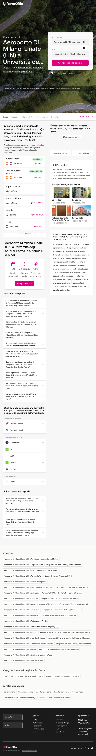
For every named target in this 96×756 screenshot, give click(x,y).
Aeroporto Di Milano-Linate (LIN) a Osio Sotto (21, 593)
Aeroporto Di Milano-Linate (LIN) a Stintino (20, 632)
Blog (34, 732)
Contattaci (60, 732)
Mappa (45, 117)
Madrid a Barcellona (62, 697)
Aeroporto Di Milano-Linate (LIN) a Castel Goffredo (58, 649)
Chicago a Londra (11, 697)
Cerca (5, 117)
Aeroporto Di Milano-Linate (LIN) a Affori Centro (59, 598)
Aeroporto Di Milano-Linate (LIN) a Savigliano (59, 615)
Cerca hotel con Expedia (63, 73)
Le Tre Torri (57, 200)
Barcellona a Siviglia (61, 692)
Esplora (85, 117)
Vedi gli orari (22, 283)
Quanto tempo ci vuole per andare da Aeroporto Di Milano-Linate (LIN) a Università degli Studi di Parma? (20, 364)
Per (53, 50)
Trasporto (15, 117)
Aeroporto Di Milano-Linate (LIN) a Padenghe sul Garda (25, 621)
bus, (8, 67)
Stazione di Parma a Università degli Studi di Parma (23, 676)
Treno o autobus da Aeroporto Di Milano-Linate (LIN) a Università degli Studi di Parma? (21, 396)
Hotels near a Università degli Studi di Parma (62, 676)
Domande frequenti (30, 117)
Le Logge (76, 200)
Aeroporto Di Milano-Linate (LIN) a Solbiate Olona (61, 610)
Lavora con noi (61, 726)
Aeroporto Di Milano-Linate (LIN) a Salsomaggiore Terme (26, 587)
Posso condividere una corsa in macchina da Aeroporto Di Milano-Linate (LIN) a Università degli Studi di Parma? (22, 532)
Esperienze (37, 726)
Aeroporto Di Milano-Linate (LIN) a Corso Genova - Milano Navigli (65, 632)
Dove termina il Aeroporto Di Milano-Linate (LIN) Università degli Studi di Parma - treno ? (22, 511)
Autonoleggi (37, 723)
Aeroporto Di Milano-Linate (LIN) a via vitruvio (21, 615)
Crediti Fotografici (85, 728)
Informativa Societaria (29, 750)
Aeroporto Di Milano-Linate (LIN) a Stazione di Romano (69, 638)
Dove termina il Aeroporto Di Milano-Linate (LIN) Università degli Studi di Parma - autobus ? (22, 500)
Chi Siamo (59, 720)
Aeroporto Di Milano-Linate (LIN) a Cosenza (21, 598)
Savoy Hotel (78, 218)
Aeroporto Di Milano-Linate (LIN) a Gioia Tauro (22, 610)
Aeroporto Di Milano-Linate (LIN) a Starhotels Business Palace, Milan (30, 570)
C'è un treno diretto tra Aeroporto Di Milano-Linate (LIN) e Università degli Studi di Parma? (22, 335)
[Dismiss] (91, 88)
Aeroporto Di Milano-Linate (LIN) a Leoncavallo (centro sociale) (28, 643)
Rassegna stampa (62, 723)
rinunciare (51, 88)
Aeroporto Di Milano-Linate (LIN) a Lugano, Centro (23, 565)
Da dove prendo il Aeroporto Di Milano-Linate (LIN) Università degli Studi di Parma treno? (22, 385)
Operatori (55, 117)
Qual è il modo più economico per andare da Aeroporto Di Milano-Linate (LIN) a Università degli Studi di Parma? (21, 303)
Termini (80, 748)
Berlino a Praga (77, 692)
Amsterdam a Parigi (25, 692)
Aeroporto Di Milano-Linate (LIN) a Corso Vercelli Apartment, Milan (64, 604)
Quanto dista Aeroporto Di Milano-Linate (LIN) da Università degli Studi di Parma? (21, 344)
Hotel (35, 720)
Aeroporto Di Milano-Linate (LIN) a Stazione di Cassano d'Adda (28, 655)
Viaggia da (57, 38)
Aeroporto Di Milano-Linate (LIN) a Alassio (20, 649)
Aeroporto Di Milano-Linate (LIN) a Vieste (20, 604)
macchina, (38, 67)
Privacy (73, 748)
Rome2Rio (57, 244)
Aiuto (58, 729)
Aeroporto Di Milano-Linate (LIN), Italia (71, 42)
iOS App (83, 720)
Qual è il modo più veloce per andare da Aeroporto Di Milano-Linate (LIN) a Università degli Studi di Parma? (21, 313)
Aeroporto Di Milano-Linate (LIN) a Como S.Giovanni (62, 593)
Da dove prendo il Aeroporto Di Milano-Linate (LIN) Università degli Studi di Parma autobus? (22, 375)
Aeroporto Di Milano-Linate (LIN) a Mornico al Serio (23, 660)
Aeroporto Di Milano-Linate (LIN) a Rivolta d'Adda (69, 587)
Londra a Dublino (45, 697)
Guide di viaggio (39, 729)
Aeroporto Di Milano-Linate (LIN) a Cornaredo (63, 565)
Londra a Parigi (9, 692)
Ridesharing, (25, 67)
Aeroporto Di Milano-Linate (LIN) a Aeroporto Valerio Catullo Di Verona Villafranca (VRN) (38, 576)
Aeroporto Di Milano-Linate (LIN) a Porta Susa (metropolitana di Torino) (31, 559)
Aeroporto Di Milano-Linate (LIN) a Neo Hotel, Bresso (24, 638)
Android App (85, 723)
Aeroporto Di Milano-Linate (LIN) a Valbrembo (73, 643)
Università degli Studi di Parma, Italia (71, 54)
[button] (70, 63)
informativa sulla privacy (72, 88)
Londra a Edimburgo (28, 697)
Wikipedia (82, 178)
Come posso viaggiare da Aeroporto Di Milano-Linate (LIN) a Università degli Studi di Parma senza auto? (22, 353)
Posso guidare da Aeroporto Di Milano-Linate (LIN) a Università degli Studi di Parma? (20, 522)
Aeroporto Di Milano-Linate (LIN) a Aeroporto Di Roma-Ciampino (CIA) (31, 627)
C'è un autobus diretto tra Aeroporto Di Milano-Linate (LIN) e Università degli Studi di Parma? (22, 324)
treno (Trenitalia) (23, 71)
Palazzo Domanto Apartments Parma (60, 219)
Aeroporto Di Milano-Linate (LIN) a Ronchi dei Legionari (25, 581)
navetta (7, 71)
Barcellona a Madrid (43, 692)
